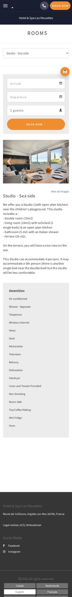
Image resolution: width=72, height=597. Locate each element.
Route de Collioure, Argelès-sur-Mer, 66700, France (33, 514)
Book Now (34, 124)
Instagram (14, 551)
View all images (60, 191)
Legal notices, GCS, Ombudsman (22, 525)
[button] (8, 161)
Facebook (14, 545)
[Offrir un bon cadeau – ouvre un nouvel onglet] (65, 71)
